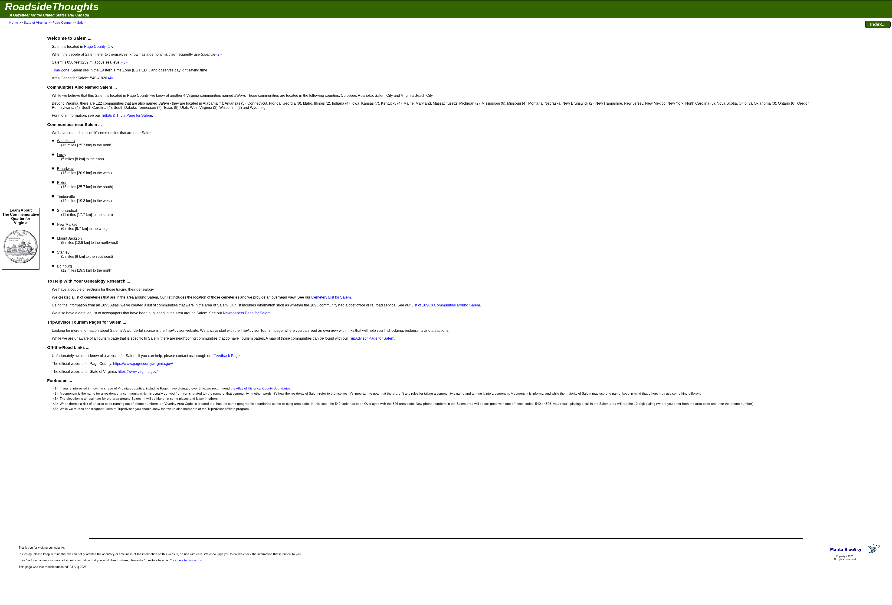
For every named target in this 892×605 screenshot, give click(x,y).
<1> (109, 46)
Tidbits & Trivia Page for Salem (126, 115)
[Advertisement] (20, 116)
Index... (877, 24)
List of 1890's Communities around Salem (445, 305)
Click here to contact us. (186, 560)
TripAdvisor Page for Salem (371, 338)
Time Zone (60, 70)
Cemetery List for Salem (331, 297)
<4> (110, 78)
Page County (95, 46)
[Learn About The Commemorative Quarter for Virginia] (20, 267)
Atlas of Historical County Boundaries (263, 388)
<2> (218, 54)
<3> (124, 62)
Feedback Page (226, 356)
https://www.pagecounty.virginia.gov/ (143, 364)
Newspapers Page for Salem (246, 313)
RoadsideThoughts (52, 7)
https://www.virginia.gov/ (137, 371)
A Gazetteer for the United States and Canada (49, 15)
